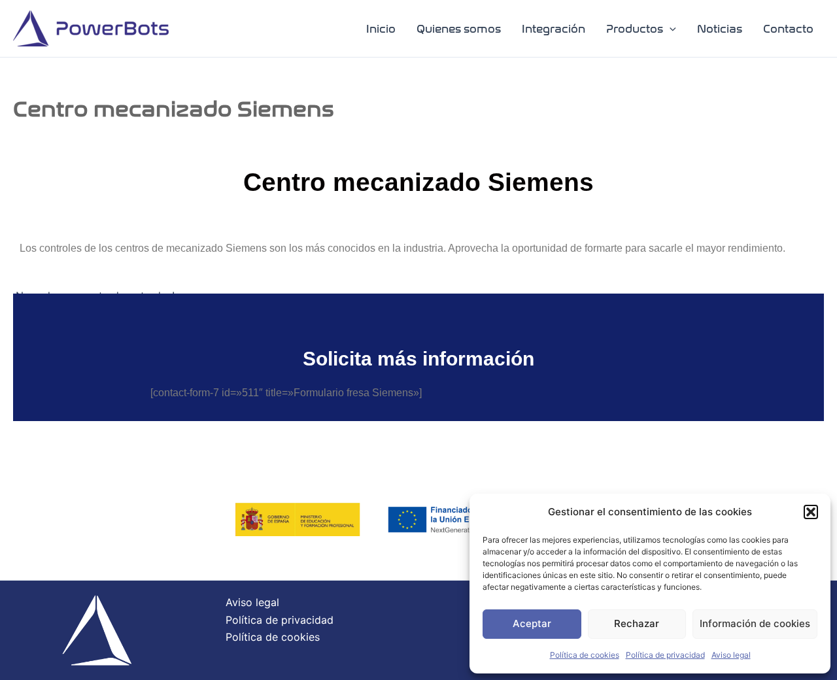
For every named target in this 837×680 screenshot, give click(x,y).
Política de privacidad (665, 655)
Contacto (788, 29)
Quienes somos (459, 29)
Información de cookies (755, 623)
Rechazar (636, 623)
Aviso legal (731, 655)
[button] (810, 511)
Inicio (381, 29)
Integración (553, 29)
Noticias (719, 29)
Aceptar (532, 623)
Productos (634, 29)
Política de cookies (584, 655)
